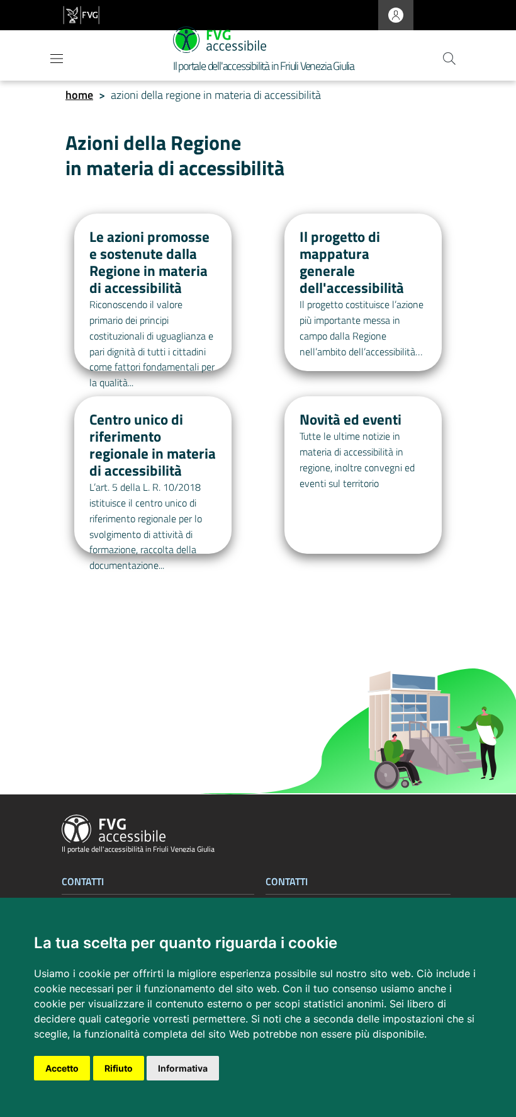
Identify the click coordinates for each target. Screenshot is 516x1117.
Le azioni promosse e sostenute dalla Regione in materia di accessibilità (149, 262)
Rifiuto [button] (118, 1068)
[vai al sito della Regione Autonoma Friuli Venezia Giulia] (81, 15)
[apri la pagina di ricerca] (449, 58)
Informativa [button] (183, 1068)
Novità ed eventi (350, 419)
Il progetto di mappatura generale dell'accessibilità (352, 262)
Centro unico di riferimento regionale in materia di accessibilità (152, 445)
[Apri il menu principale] (56, 58)
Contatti (83, 881)
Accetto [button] (62, 1068)
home (79, 94)
